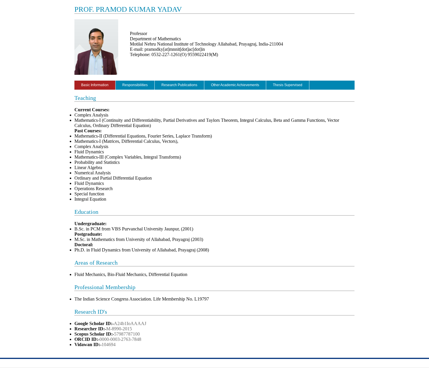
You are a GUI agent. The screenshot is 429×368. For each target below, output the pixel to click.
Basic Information (95, 85)
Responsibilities (135, 85)
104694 (109, 344)
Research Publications (179, 85)
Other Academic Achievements (235, 85)
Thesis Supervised (287, 85)
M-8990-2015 (119, 328)
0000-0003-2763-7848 (120, 339)
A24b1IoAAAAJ (130, 323)
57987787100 (127, 333)
